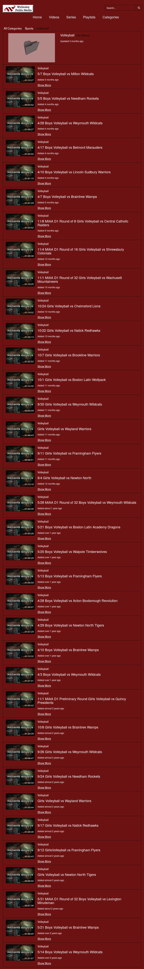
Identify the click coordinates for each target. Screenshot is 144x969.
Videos (54, 16)
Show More (44, 85)
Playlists (89, 16)
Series (71, 16)
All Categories (13, 28)
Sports (29, 28)
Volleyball (43, 68)
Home (37, 16)
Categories (111, 16)
